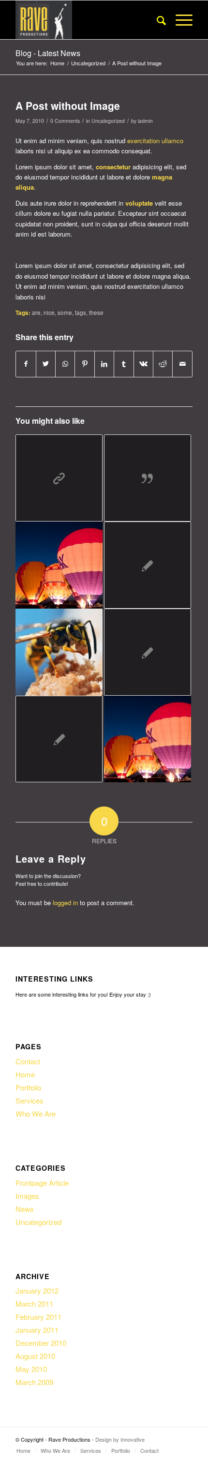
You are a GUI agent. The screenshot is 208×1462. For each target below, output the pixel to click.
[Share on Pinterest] (84, 363)
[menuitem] (156, 19)
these (96, 312)
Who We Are (35, 1113)
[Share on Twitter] (45, 363)
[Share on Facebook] (25, 363)
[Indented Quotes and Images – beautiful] (59, 652)
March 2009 (34, 1382)
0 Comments (65, 120)
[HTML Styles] (59, 739)
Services (29, 1100)
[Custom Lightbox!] (147, 652)
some (65, 312)
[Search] (156, 19)
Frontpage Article (42, 1183)
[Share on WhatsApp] (65, 363)
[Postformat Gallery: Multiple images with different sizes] (59, 565)
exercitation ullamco (155, 140)
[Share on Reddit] (162, 363)
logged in (65, 902)
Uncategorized (108, 120)
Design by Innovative (120, 1439)
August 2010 (35, 1356)
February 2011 (38, 1317)
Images (27, 1196)
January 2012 (37, 1290)
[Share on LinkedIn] (104, 363)
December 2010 (40, 1343)
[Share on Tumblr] (123, 363)
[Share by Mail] (182, 363)
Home (25, 1074)
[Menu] (179, 19)
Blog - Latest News (47, 53)
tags (80, 312)
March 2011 (34, 1303)
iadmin (145, 120)
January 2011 (37, 1330)
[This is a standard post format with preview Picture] (147, 739)
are (36, 312)
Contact (27, 1061)
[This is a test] (147, 565)
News (24, 1209)
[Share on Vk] (143, 363)
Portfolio (28, 1087)
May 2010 (31, 1369)
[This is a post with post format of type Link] (59, 478)
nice (49, 312)
